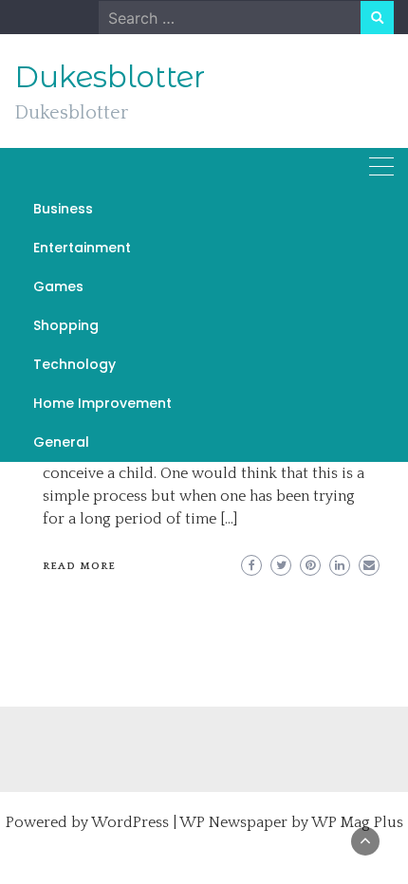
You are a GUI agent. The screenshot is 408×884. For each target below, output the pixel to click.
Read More (79, 566)
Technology (74, 364)
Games (58, 286)
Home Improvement (102, 403)
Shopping (66, 325)
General (61, 442)
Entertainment (82, 247)
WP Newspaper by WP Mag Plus (291, 822)
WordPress (130, 822)
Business (63, 208)
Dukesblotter (109, 77)
